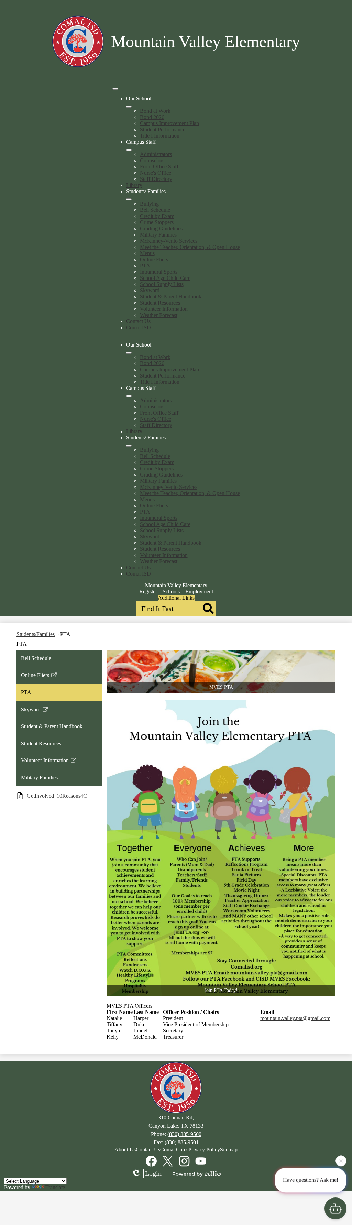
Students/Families (35, 634)
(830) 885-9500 (184, 1134)
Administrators (156, 154)
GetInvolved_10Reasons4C (57, 796)
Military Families (158, 235)
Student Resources (160, 303)
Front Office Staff (159, 166)
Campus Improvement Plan (169, 123)
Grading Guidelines (161, 228)
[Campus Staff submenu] (129, 150)
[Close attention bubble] (341, 1161)
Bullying (149, 204)
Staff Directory (156, 179)
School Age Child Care (165, 278)
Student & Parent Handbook (170, 296)
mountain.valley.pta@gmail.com (295, 1018)
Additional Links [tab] (176, 598)
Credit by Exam (157, 216)
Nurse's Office (155, 173)
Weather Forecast (158, 315)
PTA (145, 266)
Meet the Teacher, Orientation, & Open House (190, 247)
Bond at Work (155, 111)
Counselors (152, 160)
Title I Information (159, 136)
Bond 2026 (152, 117)
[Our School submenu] (129, 107)
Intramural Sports (158, 272)
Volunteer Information (164, 309)
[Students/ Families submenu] (129, 199)
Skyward (150, 290)
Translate (55, 1187)
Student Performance (162, 129)
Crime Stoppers (157, 222)
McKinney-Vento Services (168, 241)
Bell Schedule (155, 210)
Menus (147, 253)
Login (153, 1173)
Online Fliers (154, 259)
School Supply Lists (162, 284)
